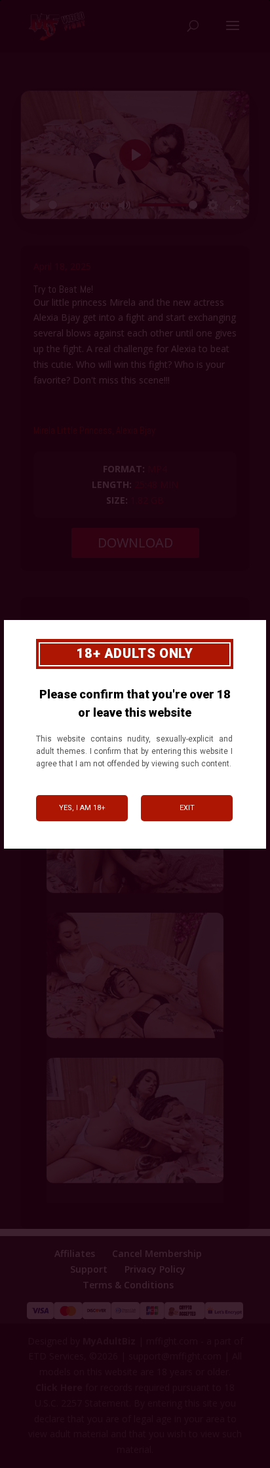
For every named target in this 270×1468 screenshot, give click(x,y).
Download (135, 542)
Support (88, 1269)
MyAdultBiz (109, 1341)
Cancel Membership (157, 1253)
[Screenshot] (135, 893)
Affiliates (74, 1253)
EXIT (187, 808)
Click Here (59, 1387)
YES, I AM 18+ (82, 808)
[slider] (66, 205)
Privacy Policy (155, 1269)
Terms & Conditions (128, 1285)
